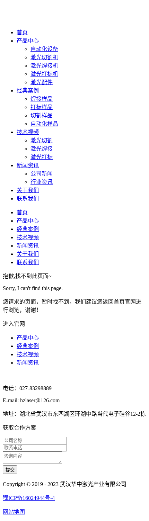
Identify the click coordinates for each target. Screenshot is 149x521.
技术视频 (28, 132)
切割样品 (41, 115)
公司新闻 (41, 174)
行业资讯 (41, 182)
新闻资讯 (28, 165)
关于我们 (28, 190)
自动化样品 (44, 124)
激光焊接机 (44, 66)
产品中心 (28, 41)
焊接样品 (41, 99)
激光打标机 (44, 74)
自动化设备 (44, 49)
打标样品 (41, 107)
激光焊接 (41, 149)
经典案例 (28, 90)
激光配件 (41, 82)
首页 (22, 32)
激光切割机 (44, 57)
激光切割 (41, 140)
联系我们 (28, 198)
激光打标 (41, 157)
